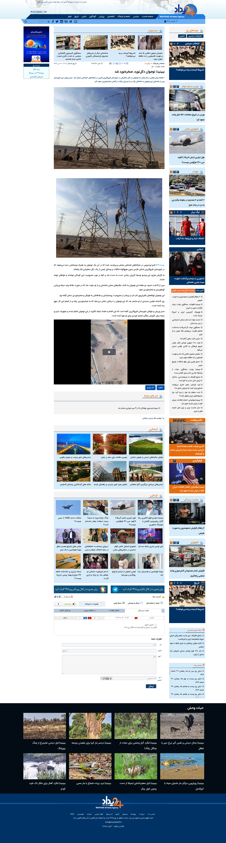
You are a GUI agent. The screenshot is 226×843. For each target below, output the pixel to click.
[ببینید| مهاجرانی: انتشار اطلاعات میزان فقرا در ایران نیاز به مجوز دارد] (187, 473)
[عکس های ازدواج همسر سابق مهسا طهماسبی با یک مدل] (68, 536)
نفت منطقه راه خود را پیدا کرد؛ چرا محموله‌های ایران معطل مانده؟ (187, 394)
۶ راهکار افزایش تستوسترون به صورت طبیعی (187, 298)
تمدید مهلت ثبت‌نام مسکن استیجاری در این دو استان (187, 321)
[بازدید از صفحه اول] (161, 602)
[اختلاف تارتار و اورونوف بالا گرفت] (187, 225)
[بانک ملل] (36, 44)
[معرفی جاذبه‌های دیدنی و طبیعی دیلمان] (146, 444)
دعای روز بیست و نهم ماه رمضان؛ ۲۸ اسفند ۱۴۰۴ (187, 680)
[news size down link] (120, 63)
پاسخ (65, 617)
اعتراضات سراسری (195, 36)
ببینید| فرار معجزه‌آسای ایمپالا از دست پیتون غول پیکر (138, 786)
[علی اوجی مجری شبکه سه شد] (150, 536)
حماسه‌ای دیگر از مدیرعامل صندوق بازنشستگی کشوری (97, 55)
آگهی (38, 2)
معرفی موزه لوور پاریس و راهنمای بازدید (110, 484)
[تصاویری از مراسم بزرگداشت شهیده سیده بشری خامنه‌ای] (187, 264)
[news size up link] (127, 63)
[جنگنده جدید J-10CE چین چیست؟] (68, 508)
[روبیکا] (81, 589)
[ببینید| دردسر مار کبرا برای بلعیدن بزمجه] (90, 726)
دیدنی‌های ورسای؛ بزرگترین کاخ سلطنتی (146, 484)
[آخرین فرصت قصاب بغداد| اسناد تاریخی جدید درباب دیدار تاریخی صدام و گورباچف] (187, 433)
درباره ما (76, 2)
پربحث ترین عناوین (178, 290)
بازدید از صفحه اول (152, 603)
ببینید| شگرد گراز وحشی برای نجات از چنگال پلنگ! (138, 746)
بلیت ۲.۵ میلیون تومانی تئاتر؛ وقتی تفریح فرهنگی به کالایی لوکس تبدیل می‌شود (187, 346)
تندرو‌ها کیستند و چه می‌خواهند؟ (127, 55)
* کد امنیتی (159, 678)
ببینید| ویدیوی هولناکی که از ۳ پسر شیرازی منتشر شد (138, 408)
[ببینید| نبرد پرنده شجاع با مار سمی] (90, 766)
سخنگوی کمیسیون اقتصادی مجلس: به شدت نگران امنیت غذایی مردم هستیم (69, 56)
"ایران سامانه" (107, 826)
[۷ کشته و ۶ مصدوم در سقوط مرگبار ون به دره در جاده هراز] (187, 185)
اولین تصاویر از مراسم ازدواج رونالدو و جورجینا (124, 573)
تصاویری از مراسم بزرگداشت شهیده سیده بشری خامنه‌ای (189, 280)
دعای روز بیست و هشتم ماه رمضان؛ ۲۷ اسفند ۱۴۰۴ (187, 688)
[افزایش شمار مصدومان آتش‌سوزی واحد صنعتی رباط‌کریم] (187, 556)
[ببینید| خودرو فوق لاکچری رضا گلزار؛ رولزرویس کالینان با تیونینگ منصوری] (150, 508)
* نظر (159, 656)
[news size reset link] (123, 63)
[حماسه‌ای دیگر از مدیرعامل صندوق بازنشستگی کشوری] (95, 42)
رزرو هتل (36, 69)
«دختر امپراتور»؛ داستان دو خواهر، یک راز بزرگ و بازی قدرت (97, 575)
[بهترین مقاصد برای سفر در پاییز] (109, 444)
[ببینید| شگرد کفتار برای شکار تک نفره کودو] (44, 766)
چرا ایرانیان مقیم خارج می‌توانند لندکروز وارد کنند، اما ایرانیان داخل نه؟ (187, 386)
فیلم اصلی (153, 396)
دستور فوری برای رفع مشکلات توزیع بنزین (187, 363)
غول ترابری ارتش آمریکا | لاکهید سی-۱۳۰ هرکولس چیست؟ (125, 521)
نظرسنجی (44, 2)
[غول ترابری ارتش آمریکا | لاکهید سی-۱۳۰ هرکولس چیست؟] (123, 508)
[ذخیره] (117, 63)
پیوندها (70, 2)
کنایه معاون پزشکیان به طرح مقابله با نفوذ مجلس (187, 645)
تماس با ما (83, 2)
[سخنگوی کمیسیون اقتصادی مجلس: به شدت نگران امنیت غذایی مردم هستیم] (68, 42)
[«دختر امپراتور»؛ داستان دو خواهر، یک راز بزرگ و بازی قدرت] (96, 561)
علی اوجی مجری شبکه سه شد (150, 546)
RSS (72, 814)
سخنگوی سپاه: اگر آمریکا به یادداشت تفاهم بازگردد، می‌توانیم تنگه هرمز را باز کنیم (187, 331)
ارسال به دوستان (133, 603)
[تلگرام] (138, 589)
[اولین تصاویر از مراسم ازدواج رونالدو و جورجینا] (123, 561)
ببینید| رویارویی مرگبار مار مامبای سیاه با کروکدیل (184, 786)
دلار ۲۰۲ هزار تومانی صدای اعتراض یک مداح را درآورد (187, 652)
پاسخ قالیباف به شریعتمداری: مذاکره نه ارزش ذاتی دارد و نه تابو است (187, 379)
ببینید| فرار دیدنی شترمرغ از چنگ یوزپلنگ (48, 746)
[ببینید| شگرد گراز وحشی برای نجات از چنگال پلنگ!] (136, 726)
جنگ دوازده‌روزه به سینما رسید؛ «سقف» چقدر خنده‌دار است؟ (96, 521)
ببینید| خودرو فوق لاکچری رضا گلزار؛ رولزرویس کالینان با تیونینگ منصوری (150, 521)
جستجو (125, 814)
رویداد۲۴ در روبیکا (36, 73)
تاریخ (196, 583)
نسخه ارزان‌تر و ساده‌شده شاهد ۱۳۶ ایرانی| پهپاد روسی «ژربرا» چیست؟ (68, 575)
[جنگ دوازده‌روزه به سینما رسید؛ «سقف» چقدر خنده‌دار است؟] (96, 508)
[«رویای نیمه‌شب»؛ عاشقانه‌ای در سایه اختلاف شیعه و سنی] (96, 536)
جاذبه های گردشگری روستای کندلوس (75, 484)
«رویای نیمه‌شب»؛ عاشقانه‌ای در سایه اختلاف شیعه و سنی (96, 548)
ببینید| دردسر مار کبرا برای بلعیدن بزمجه (91, 743)
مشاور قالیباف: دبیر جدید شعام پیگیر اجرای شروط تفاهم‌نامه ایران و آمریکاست (187, 637)
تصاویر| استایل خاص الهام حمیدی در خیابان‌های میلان (124, 548)
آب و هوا (60, 2)
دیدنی (200, 249)
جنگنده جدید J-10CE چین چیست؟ (69, 519)
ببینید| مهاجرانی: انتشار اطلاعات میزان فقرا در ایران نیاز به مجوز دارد (187, 402)
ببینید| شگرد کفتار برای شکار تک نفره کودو (47, 786)
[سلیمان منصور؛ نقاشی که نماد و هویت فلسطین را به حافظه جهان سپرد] (150, 42)
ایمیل (159, 650)
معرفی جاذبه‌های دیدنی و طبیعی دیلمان (146, 457)
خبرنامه (89, 814)
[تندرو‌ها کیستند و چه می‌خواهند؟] (122, 42)
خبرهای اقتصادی (36, 77)
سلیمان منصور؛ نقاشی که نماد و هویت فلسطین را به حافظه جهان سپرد (151, 56)
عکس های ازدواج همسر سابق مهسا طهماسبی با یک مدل (69, 548)
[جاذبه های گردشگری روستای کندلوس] (73, 471)
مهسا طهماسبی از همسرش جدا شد (150, 573)
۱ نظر (153, 66)
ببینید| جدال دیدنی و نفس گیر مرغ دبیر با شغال (182, 746)
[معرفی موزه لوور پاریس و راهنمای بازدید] (109, 471)
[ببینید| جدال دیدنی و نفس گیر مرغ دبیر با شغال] (182, 726)
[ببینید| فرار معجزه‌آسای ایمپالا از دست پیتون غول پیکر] (136, 766)
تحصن (182, 36)
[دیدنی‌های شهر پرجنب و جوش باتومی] (73, 444)
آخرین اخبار (200, 290)
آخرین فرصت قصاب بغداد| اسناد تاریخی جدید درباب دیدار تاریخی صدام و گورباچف (187, 450)
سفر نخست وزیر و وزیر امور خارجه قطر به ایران (187, 409)
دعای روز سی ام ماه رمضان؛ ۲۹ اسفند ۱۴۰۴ (187, 673)
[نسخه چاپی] (110, 63)
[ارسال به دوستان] (114, 63)
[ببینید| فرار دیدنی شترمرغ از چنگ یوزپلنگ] (44, 726)
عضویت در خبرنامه (92, 604)
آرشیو (65, 2)
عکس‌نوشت (196, 420)
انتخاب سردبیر (192, 44)
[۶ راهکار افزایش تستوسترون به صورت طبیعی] (187, 513)
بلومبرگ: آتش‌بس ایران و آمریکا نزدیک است (187, 314)
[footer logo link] (110, 804)
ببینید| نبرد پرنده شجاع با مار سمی (93, 783)
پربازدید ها (190, 290)
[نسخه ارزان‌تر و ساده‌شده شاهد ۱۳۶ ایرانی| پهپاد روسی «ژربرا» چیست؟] (68, 561)
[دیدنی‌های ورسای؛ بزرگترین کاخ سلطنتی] (146, 471)
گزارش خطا (157, 596)
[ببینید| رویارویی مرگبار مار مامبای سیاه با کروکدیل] (182, 766)
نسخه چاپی (117, 603)
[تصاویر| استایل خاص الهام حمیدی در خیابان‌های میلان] (123, 536)
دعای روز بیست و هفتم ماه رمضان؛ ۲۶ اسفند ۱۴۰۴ (187, 696)
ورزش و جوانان (147, 418)
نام (160, 645)
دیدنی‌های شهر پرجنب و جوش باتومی (75, 457)
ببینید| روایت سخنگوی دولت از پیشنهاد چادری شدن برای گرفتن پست (187, 371)
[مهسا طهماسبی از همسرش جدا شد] (150, 561)
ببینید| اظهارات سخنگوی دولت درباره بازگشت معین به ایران (187, 306)
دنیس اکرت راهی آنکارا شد (190, 338)
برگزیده (147, 63)
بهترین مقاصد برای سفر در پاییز (114, 457)
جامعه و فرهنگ (159, 63)
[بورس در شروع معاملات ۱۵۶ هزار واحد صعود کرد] (187, 100)
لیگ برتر (195, 212)
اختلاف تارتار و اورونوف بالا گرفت (190, 238)
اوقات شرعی (52, 2)
